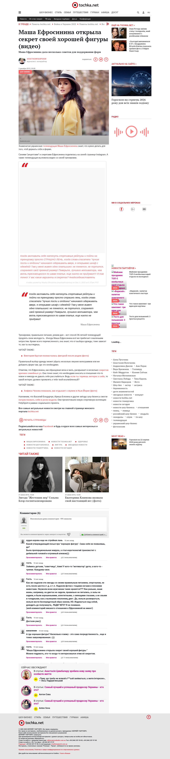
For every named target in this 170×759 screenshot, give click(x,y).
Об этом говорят (35, 19)
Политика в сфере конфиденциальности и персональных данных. (57, 750)
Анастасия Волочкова (124, 363)
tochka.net (33, 411)
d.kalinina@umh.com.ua (59, 744)
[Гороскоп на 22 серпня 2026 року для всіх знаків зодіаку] (119, 444)
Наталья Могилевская (124, 375)
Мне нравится (51, 557)
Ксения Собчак (139, 372)
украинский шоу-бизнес (125, 423)
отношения (143, 407)
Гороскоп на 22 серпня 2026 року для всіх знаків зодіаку (139, 442)
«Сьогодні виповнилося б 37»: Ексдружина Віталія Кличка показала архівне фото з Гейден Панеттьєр (140, 46)
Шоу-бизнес (46, 12)
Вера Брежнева (121, 369)
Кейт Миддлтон (121, 372)
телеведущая (120, 420)
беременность (120, 388)
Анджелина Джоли (123, 366)
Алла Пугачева (120, 359)
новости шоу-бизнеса (37, 445)
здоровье (83, 442)
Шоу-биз (117, 385)
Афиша (105, 12)
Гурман (94, 12)
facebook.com (25, 141)
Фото (137, 382)
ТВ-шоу (48, 19)
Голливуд (137, 369)
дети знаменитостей (123, 391)
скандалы (118, 417)
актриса (138, 385)
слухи (129, 417)
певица (126, 410)
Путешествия (80, 12)
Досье (74, 19)
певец (116, 410)
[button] (143, 12)
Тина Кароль (140, 379)
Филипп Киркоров (122, 382)
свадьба (144, 414)
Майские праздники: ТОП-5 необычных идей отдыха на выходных (139, 274)
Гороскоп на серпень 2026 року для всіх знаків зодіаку (130, 101)
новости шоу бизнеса (123, 407)
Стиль (58, 12)
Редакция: (22, 744)
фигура (58, 445)
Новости (23, 19)
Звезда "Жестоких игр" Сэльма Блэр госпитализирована (39, 499)
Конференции (85, 19)
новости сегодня (63, 448)
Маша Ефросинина (35, 442)
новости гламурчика (37, 448)
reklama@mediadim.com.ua (56, 740)
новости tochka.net (61, 442)
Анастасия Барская (36, 59)
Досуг (114, 12)
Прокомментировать (34, 557)
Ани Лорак (141, 366)
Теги (114, 351)
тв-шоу (139, 417)
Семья (67, 12)
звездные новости (77, 445)
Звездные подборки (61, 19)
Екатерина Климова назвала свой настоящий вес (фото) (84, 499)
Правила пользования (26, 750)
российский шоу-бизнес (125, 414)
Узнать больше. (65, 753)
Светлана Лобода (122, 379)
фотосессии (119, 426)
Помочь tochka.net (41, 24)
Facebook (48, 426)
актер (128, 385)
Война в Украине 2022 (65, 24)
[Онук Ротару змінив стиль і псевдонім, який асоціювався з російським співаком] (119, 33)
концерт (139, 395)
